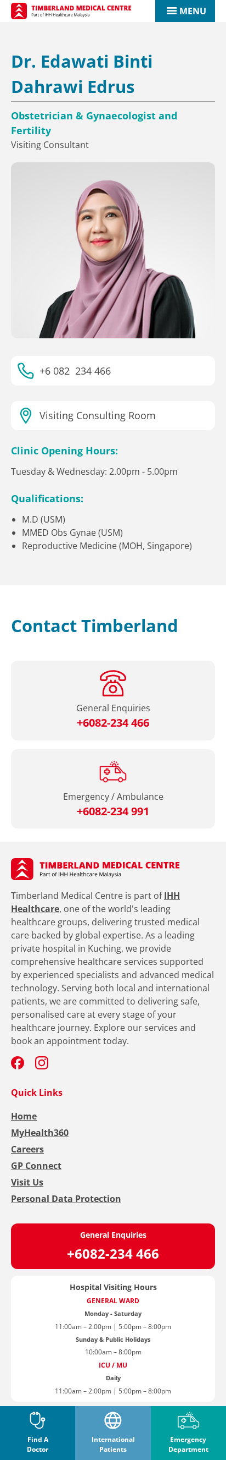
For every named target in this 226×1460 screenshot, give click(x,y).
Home (24, 1116)
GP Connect (36, 1166)
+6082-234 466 (113, 1253)
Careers (27, 1149)
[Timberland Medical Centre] (71, 11)
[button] (192, 11)
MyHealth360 (40, 1133)
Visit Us (27, 1182)
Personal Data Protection (66, 1199)
